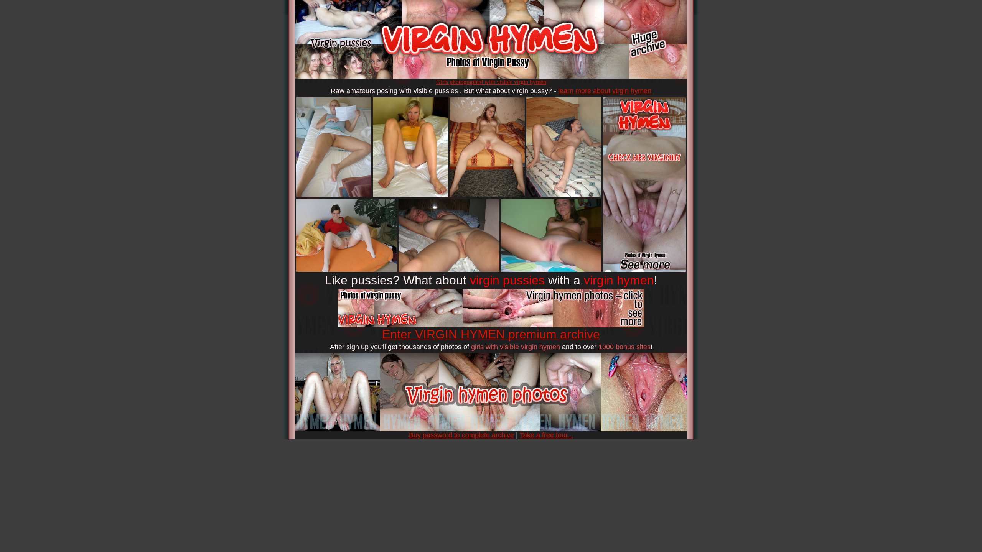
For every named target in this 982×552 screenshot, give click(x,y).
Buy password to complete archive (461, 435)
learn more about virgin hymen (604, 91)
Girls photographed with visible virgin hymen (491, 82)
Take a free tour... (546, 435)
